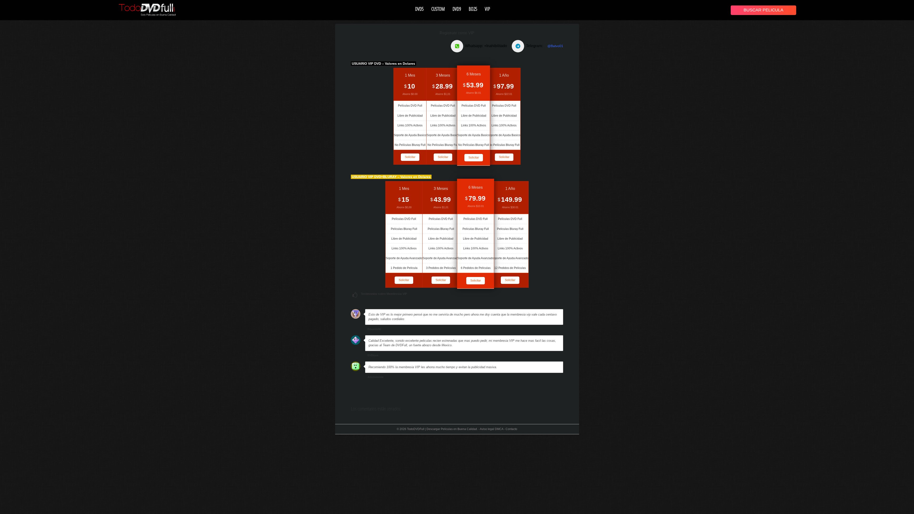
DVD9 (456, 8)
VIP (487, 8)
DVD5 (419, 8)
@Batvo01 (555, 46)
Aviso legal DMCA (491, 429)
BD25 (473, 8)
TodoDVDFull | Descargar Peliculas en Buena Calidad (442, 429)
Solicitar (410, 157)
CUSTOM (438, 8)
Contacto (511, 429)
